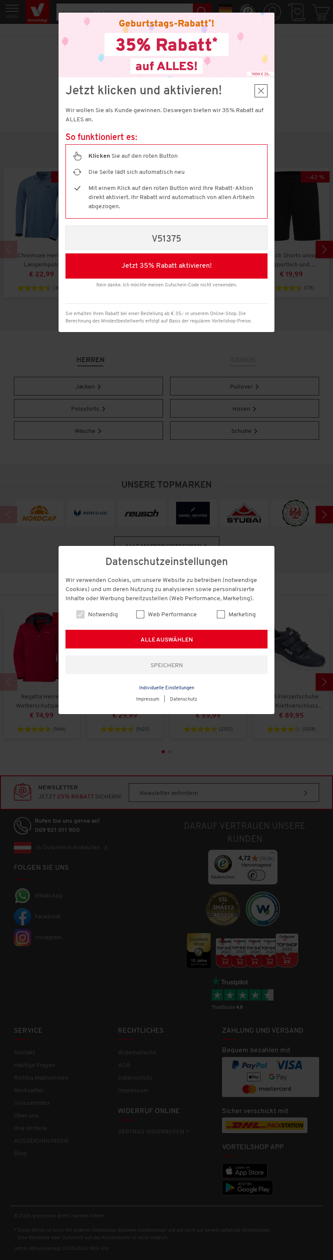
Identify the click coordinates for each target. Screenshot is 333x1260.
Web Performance (172, 615)
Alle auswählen (166, 640)
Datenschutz (183, 699)
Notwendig (102, 615)
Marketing (241, 615)
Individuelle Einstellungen (166, 688)
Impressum (147, 699)
